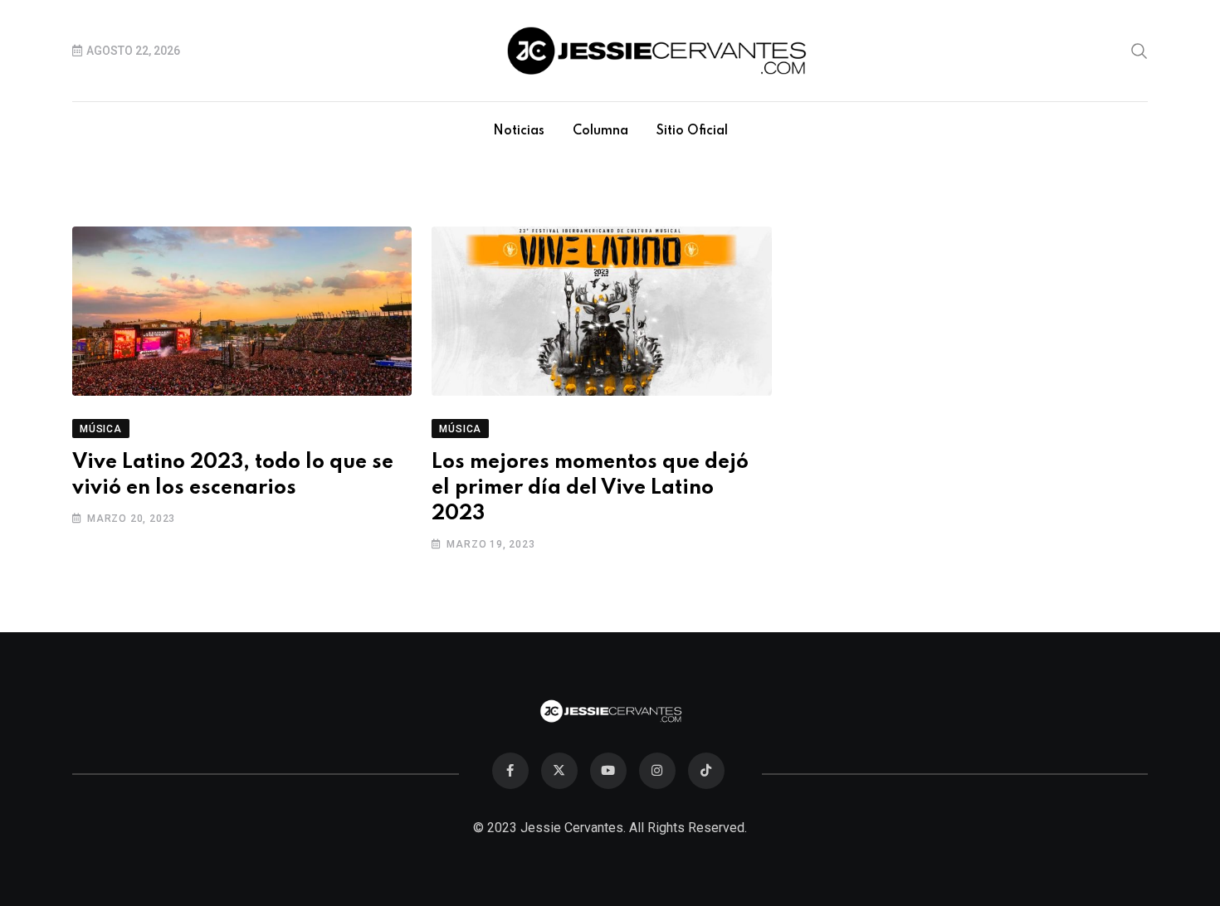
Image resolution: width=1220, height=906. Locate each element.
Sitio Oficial (692, 131)
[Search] (1139, 50)
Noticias (518, 131)
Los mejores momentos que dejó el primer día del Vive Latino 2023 (590, 488)
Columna (600, 131)
